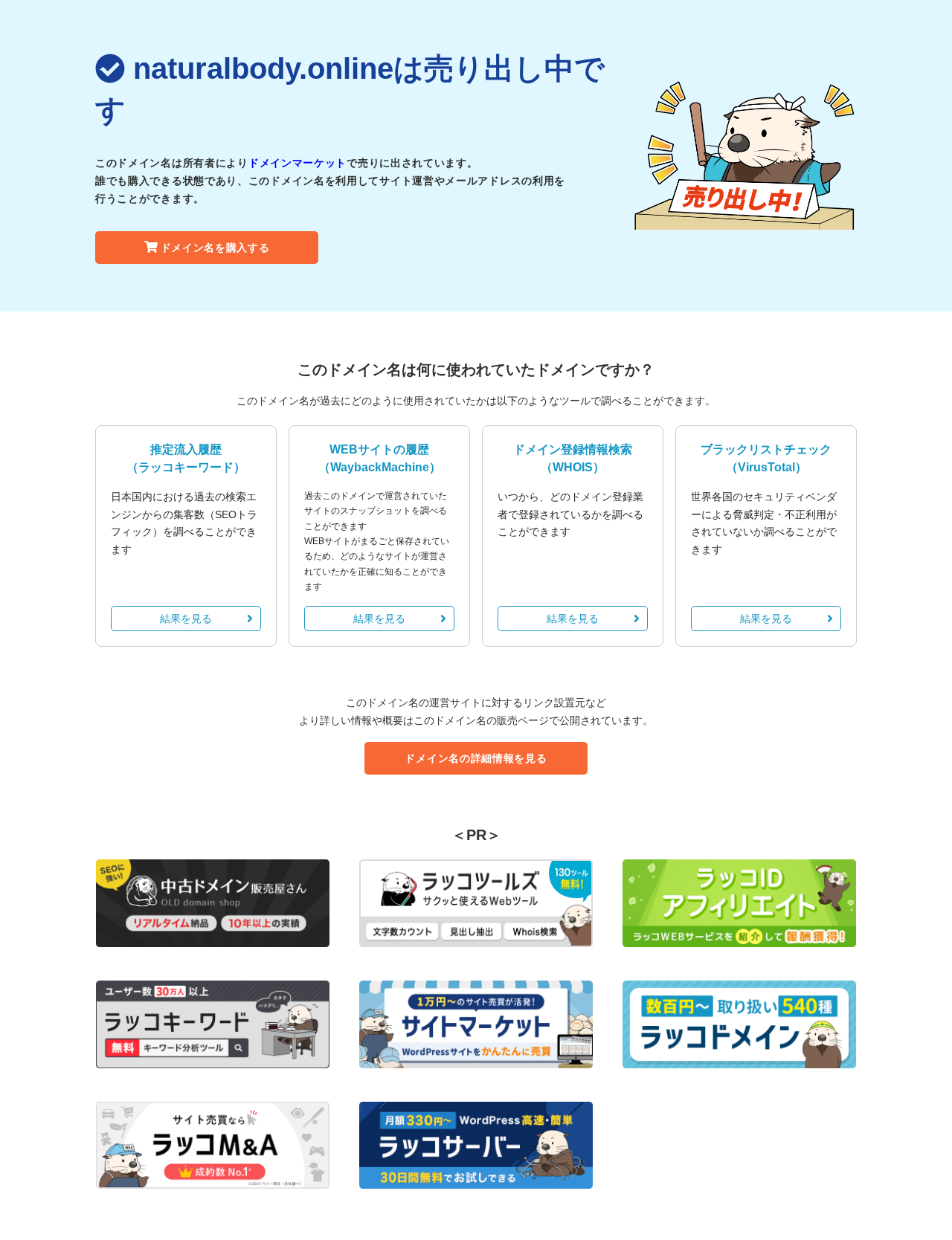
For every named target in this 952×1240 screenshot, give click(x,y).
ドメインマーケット (297, 163)
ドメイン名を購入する (215, 248)
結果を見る (186, 618)
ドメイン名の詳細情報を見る (476, 758)
